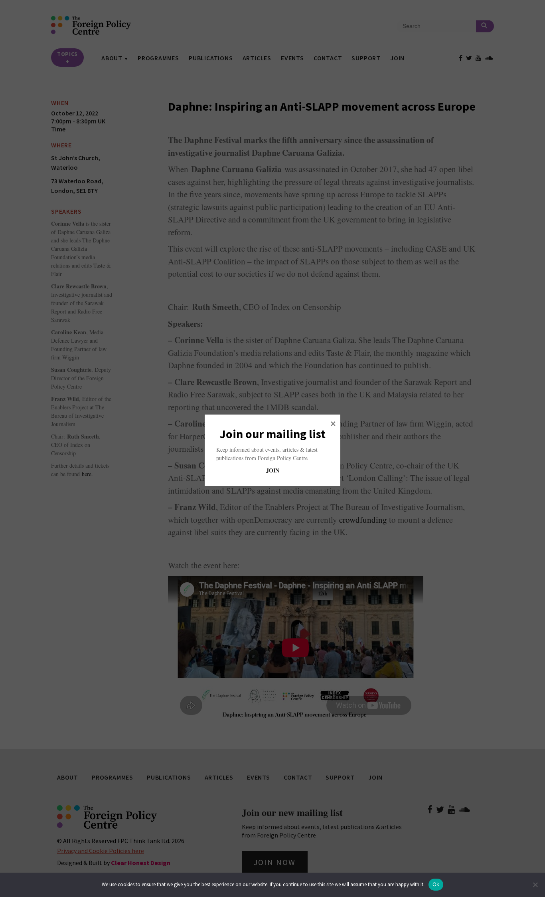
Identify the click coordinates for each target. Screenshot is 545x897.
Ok (436, 884)
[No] (535, 885)
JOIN (272, 470)
